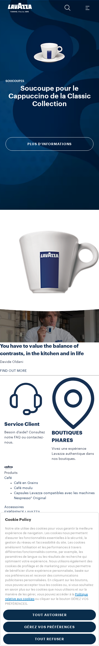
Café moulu (23, 488)
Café (8, 478)
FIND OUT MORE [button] (13, 371)
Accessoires (14, 507)
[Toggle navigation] (87, 8)
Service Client (21, 424)
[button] (67, 8)
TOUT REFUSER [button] (49, 639)
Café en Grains (26, 483)
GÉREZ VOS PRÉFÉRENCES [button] (49, 627)
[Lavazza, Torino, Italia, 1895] (20, 8)
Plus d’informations (49, 144)
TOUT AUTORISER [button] (49, 615)
